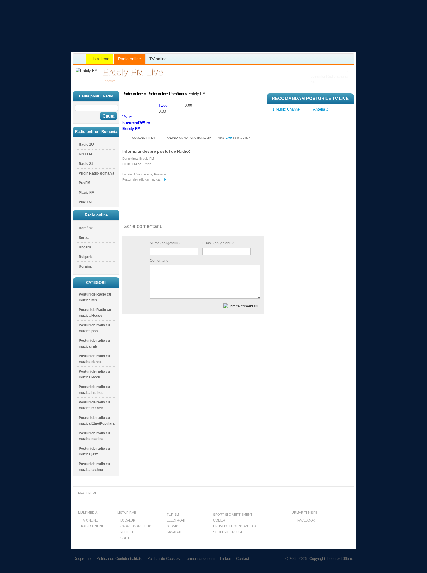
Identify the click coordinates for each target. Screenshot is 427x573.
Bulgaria (86, 257)
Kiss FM (85, 154)
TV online (158, 58)
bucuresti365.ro (103, 31)
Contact (242, 558)
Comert (220, 520)
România (123, 81)
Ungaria (85, 247)
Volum (127, 117)
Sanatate (174, 532)
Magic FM (86, 193)
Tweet (163, 105)
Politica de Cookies (163, 558)
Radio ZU (86, 145)
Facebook (306, 520)
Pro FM (84, 183)
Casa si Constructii (137, 526)
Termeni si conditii (200, 558)
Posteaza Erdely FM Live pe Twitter (266, 76)
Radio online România (165, 94)
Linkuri (225, 558)
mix (164, 179)
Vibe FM (85, 202)
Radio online (129, 58)
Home (79, 59)
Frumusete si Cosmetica (234, 526)
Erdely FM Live (132, 72)
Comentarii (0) (143, 137)
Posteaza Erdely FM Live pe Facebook (269, 70)
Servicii (173, 526)
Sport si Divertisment (232, 514)
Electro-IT (176, 520)
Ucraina (85, 266)
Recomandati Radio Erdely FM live (265, 82)
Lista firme (100, 58)
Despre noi (82, 558)
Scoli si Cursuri (227, 532)
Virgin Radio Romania (96, 173)
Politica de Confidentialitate (119, 558)
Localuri (128, 520)
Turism (173, 514)
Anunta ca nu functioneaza (189, 137)
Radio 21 (86, 164)
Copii (124, 538)
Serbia (84, 238)
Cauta (108, 115)
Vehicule (128, 532)
